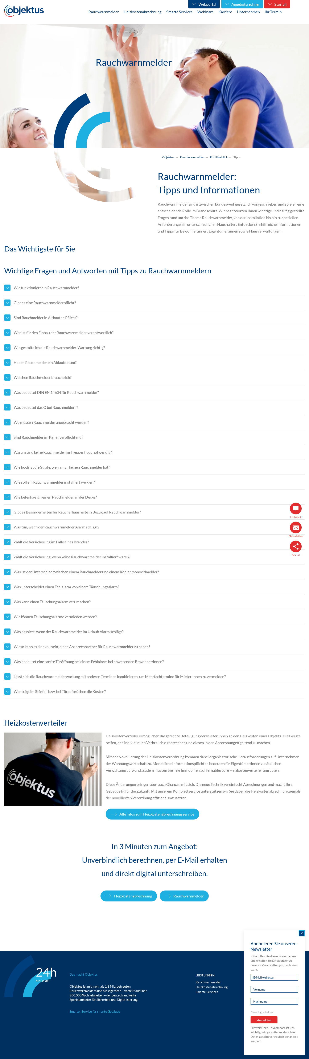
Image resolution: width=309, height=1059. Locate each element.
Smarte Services (207, 992)
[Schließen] (302, 933)
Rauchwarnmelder (188, 896)
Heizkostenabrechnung (133, 896)
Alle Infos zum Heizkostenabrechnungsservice (156, 814)
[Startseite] (24, 11)
